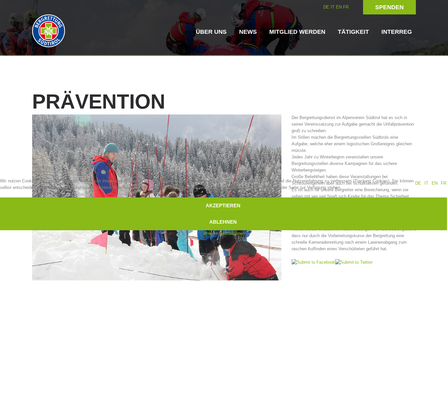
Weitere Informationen (224, 233)
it (426, 183)
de (418, 183)
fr (443, 183)
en (435, 183)
